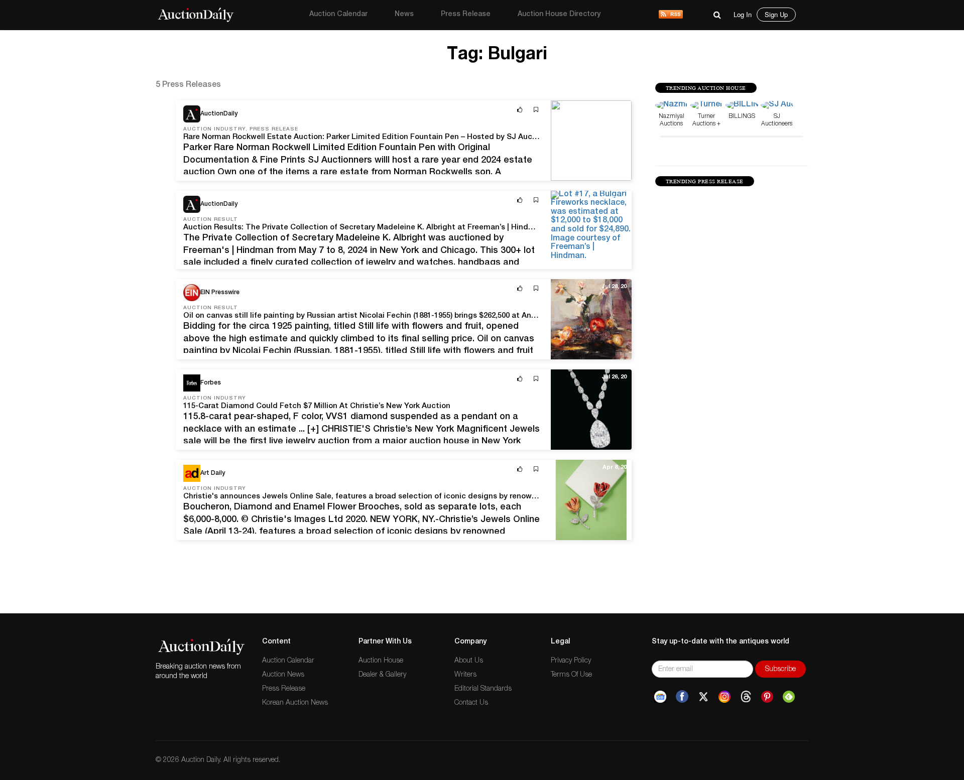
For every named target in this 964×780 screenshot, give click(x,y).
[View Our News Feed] (671, 15)
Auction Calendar (338, 14)
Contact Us (471, 703)
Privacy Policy (571, 661)
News (404, 14)
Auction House (380, 661)
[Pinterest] (767, 696)
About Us (468, 661)
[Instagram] (724, 696)
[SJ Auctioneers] (777, 106)
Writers (465, 675)
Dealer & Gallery (382, 675)
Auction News (283, 675)
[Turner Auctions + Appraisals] (706, 106)
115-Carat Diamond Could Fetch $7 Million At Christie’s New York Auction (316, 406)
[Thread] (746, 696)
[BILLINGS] (742, 106)
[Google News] (660, 696)
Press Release (466, 14)
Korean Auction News (295, 703)
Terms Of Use (571, 675)
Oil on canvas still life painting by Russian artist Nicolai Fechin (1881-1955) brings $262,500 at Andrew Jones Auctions (395, 316)
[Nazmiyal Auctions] (671, 106)
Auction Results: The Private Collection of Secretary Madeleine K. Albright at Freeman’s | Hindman (363, 227)
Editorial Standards (483, 689)
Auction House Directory (559, 14)
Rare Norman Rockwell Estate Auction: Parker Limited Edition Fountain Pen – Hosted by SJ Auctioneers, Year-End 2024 (400, 137)
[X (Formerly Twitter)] (703, 696)
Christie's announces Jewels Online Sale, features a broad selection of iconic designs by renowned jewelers (380, 496)
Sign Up (776, 14)
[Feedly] (789, 696)
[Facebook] (682, 696)
